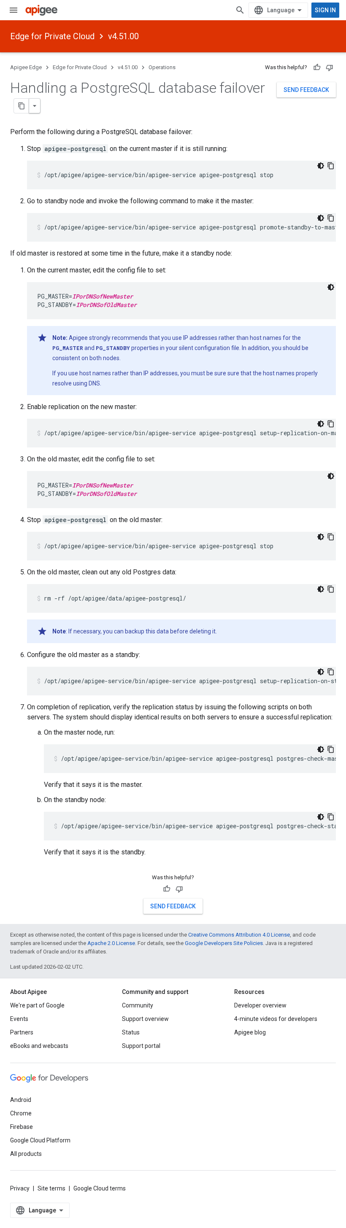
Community (137, 1005)
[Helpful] (317, 67)
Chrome (21, 1113)
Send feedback (306, 89)
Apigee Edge (26, 67)
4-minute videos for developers (275, 1018)
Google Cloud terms (99, 1188)
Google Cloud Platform (40, 1140)
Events (19, 1018)
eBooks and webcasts (39, 1045)
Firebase (21, 1126)
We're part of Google (37, 1005)
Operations (162, 67)
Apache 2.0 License (111, 943)
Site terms (51, 1188)
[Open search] (240, 10)
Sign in (325, 10)
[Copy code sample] (331, 166)
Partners (21, 1032)
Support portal (141, 1045)
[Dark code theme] (321, 166)
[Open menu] (13, 10)
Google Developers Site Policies (224, 943)
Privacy (20, 1188)
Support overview (145, 1018)
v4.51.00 (123, 36)
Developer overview (260, 1005)
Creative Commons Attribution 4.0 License (239, 935)
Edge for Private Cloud (52, 36)
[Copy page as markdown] (21, 106)
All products (26, 1153)
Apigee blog (250, 1032)
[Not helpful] (329, 67)
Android (20, 1099)
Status (131, 1032)
